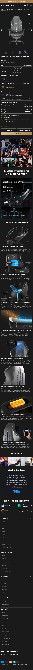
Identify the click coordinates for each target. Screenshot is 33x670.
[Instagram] (11, 655)
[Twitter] (8, 655)
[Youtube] (14, 655)
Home (2, 9)
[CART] (28, 5)
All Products (10, 9)
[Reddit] (18, 655)
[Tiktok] (2, 655)
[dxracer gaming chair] (8, 143)
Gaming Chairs (18, 9)
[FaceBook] (5, 655)
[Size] (29, 29)
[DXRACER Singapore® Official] (12, 5)
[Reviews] (5, 62)
